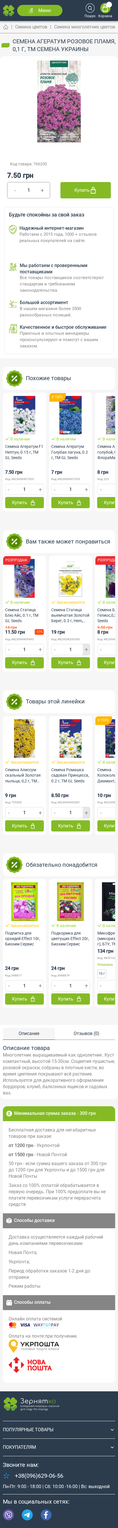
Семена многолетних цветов (84, 27)
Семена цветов (31, 27)
